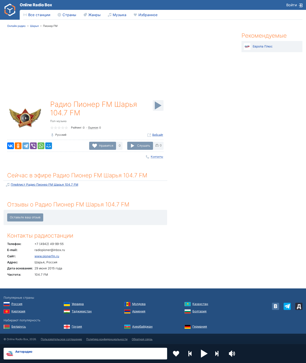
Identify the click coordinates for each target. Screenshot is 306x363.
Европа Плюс (263, 46)
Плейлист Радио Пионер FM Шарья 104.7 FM (44, 184)
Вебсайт (157, 134)
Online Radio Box (36, 4)
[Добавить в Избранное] (176, 353)
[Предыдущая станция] (190, 353)
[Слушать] (158, 105)
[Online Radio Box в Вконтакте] (275, 306)
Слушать (143, 145)
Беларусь (18, 326)
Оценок (93, 127)
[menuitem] (36, 15)
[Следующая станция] (218, 353)
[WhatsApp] (41, 145)
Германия (199, 326)
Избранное (147, 15)
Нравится (106, 145)
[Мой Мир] (48, 145)
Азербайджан (142, 326)
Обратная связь (142, 339)
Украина (78, 304)
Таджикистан (82, 311)
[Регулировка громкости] (232, 353)
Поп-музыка (58, 121)
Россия (16, 304)
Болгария (199, 311)
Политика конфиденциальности (106, 339)
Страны (69, 15)
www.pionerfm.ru (46, 256)
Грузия (77, 326)
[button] (204, 353)
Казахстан (200, 304)
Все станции (39, 15)
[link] (10, 10)
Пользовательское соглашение (61, 339)
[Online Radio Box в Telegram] (287, 306)
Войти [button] (291, 5)
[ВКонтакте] (10, 145)
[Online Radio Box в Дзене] (298, 306)
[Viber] (33, 145)
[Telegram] (25, 145)
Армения (138, 311)
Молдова (139, 304)
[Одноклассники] (18, 145)
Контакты (157, 156)
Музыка (119, 15)
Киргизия (18, 311)
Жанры (94, 15)
